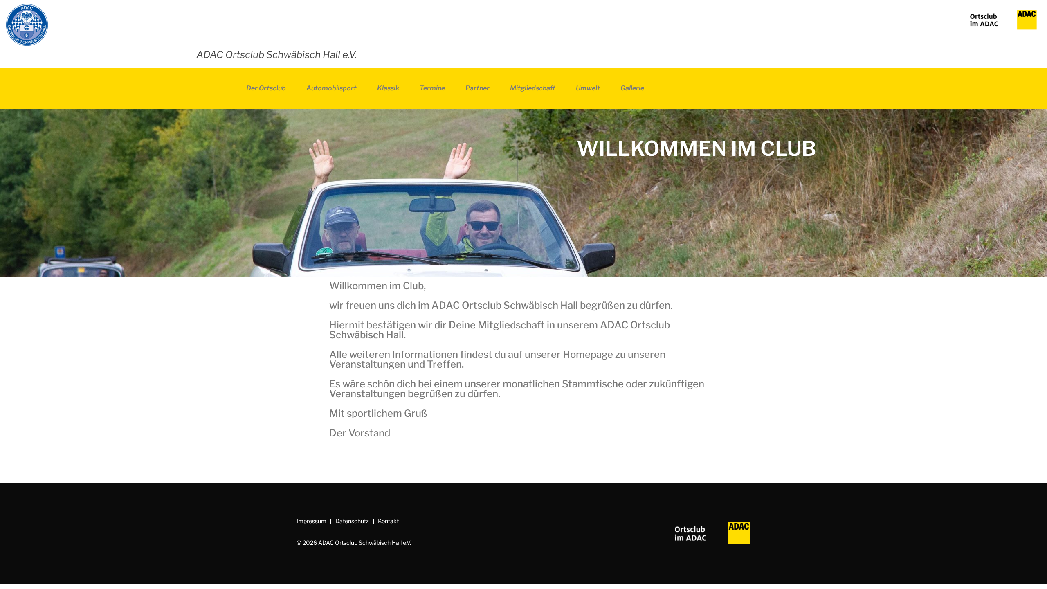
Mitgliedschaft (532, 88)
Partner (477, 88)
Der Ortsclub (266, 88)
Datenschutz (352, 520)
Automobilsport (331, 88)
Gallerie (632, 88)
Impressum (311, 520)
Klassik (388, 88)
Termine (432, 88)
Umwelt (588, 88)
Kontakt (388, 520)
